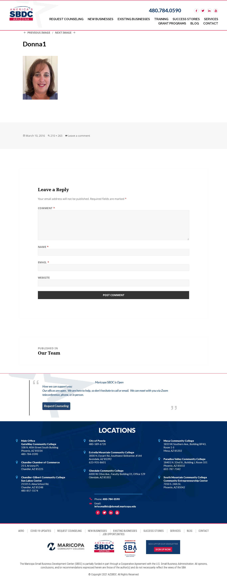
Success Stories (186, 19)
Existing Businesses (134, 19)
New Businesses (100, 19)
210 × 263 (56, 135)
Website (44, 277)
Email (43, 262)
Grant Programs (172, 23)
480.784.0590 (165, 10)
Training (161, 19)
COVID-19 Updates (40, 530)
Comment (46, 208)
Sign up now (163, 549)
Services (211, 19)
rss (215, 10)
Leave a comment (79, 135)
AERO (21, 530)
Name (43, 247)
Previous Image (38, 32)
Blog (194, 23)
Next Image (63, 32)
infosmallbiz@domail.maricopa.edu (115, 506)
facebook (196, 10)
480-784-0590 (111, 499)
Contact (210, 23)
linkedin (209, 10)
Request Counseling (66, 19)
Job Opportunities (113, 534)
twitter (202, 10)
